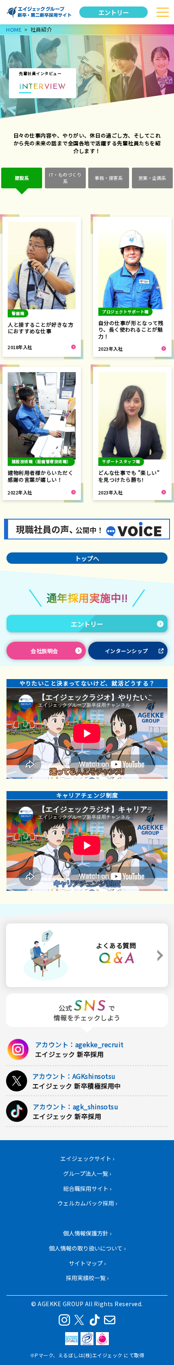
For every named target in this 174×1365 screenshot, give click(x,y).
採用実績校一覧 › (87, 1278)
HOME (13, 29)
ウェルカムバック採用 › (87, 1203)
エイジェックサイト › (87, 1158)
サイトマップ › (87, 1263)
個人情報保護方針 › (87, 1233)
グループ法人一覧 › (87, 1173)
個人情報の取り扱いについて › (87, 1248)
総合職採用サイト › (87, 1188)
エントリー (113, 12)
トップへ (87, 558)
